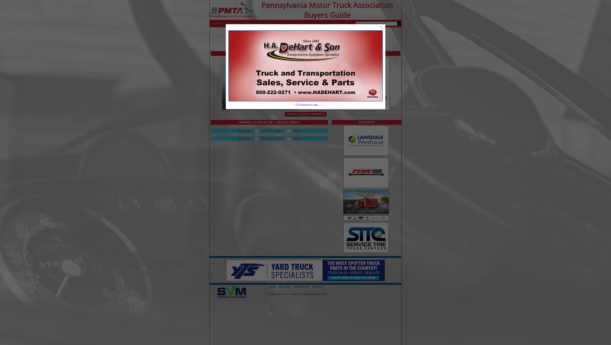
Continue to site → (308, 105)
